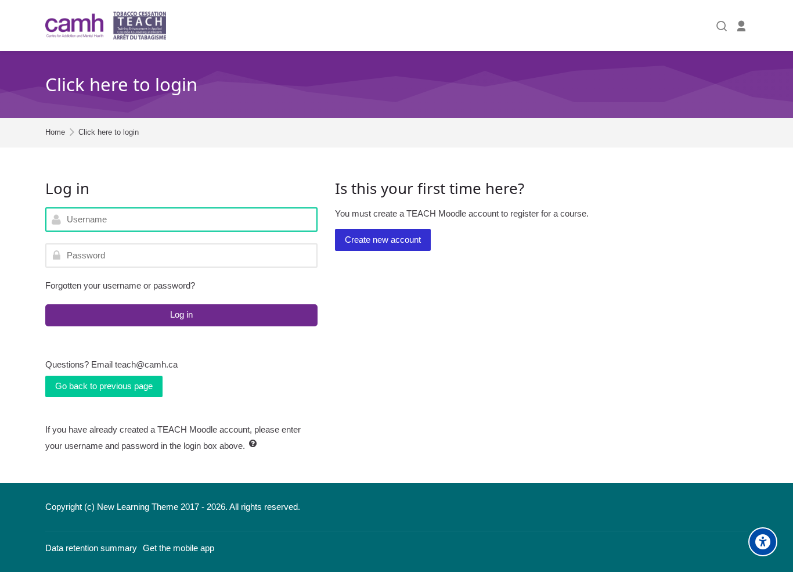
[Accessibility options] (762, 541)
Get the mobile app (178, 548)
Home (55, 132)
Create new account (383, 239)
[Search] (722, 26)
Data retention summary (91, 548)
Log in (181, 314)
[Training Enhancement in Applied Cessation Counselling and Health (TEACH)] (105, 25)
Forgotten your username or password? (120, 285)
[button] (255, 444)
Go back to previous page (104, 386)
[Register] (742, 26)
